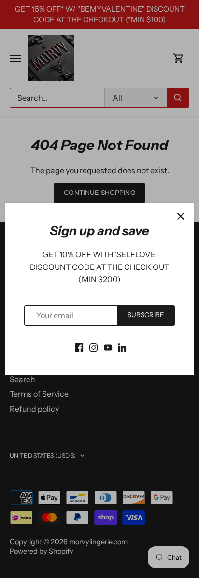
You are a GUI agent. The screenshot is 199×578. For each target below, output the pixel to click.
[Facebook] (79, 346)
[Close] (180, 216)
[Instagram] (93, 346)
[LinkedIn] (122, 346)
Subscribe (146, 315)
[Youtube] (108, 346)
